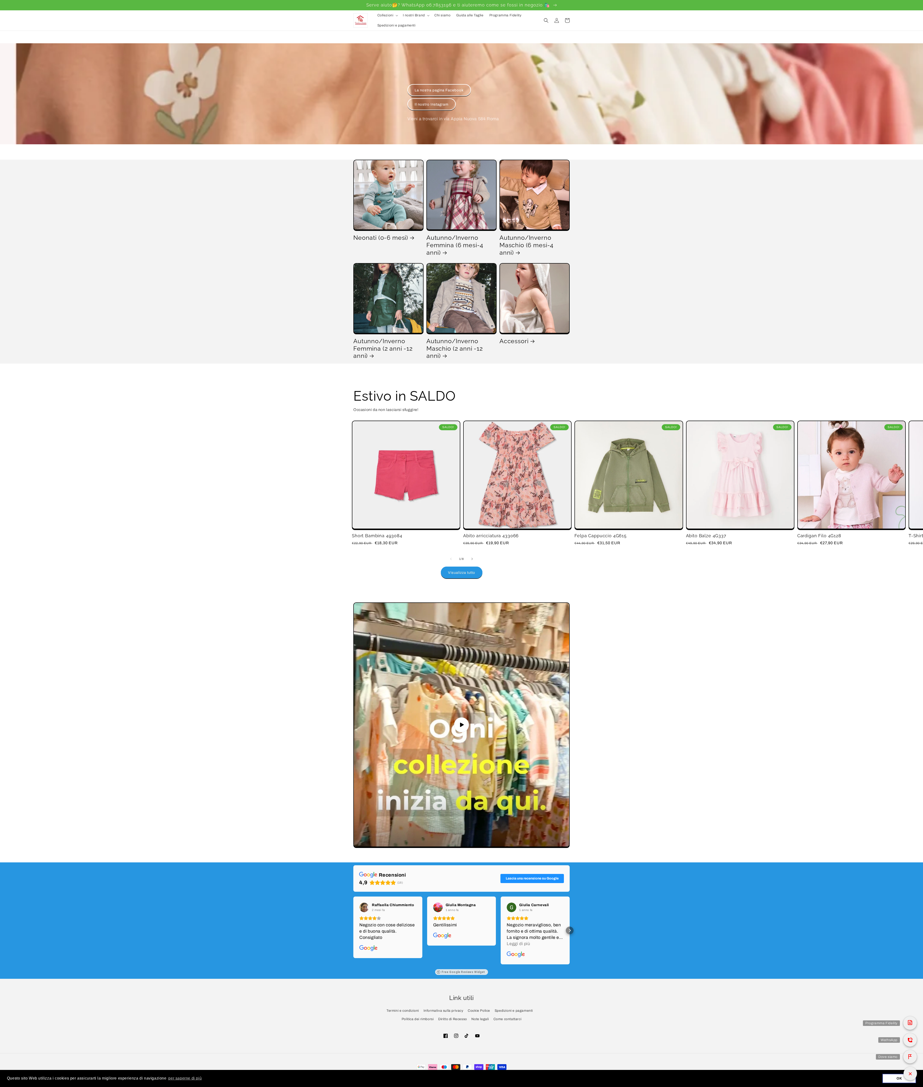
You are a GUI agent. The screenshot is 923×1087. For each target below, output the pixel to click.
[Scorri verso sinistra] (451, 559)
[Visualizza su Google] (364, 907)
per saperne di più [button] (185, 1078)
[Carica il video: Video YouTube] (461, 725)
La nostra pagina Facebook (439, 90)
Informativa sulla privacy (443, 1010)
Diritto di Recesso (452, 1019)
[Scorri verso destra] (472, 559)
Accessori (514, 341)
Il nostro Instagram (432, 104)
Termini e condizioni (403, 1010)
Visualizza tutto (461, 573)
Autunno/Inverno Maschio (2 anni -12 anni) (454, 348)
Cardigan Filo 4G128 (819, 535)
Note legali (480, 1019)
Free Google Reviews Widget (463, 972)
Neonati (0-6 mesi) (380, 237)
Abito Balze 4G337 (706, 535)
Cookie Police (479, 1010)
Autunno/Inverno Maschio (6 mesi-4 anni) (526, 245)
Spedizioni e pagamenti (514, 1010)
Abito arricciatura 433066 (491, 535)
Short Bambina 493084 (377, 535)
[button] (387, 15)
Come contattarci (507, 1019)
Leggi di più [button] (518, 943)
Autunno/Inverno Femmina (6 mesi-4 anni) (454, 245)
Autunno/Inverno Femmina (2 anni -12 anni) (383, 348)
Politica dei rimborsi (418, 1019)
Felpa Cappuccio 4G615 (600, 535)
